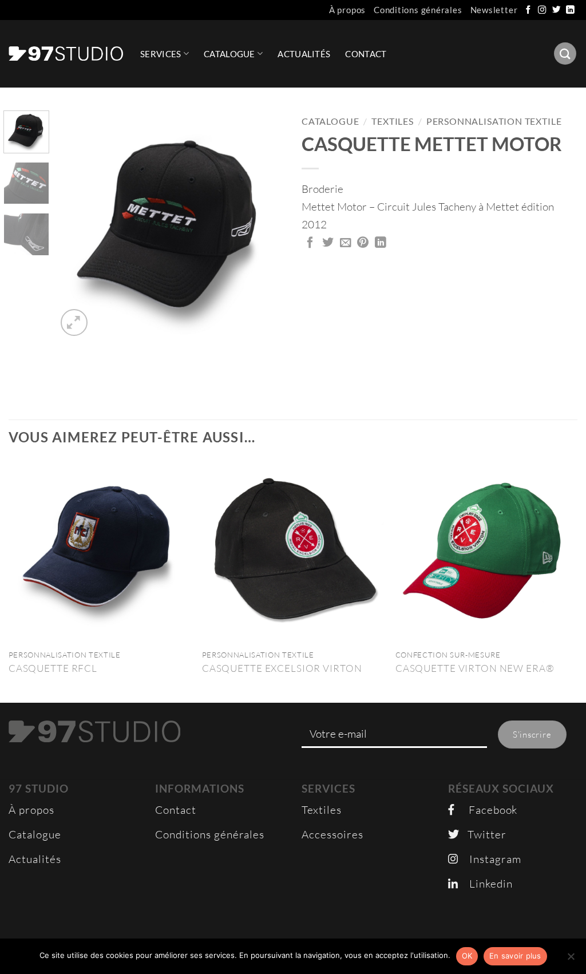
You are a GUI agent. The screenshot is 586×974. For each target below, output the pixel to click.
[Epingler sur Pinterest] (363, 243)
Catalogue (229, 54)
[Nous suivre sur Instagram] (542, 10)
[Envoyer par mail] (346, 243)
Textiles (392, 121)
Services (160, 54)
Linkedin (485, 883)
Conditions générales (418, 10)
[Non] (570, 960)
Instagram (489, 859)
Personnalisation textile (494, 121)
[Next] (265, 224)
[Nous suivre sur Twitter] (556, 10)
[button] (74, 322)
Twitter (482, 834)
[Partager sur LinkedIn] (381, 243)
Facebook (485, 810)
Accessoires (332, 834)
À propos (347, 10)
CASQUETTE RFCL (53, 668)
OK (467, 955)
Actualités (304, 54)
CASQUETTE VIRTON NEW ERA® (475, 668)
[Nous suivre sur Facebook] (528, 10)
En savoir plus (515, 955)
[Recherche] (565, 53)
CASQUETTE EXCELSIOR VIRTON (282, 668)
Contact (365, 54)
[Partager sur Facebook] (310, 243)
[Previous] (75, 224)
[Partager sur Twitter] (328, 243)
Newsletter (494, 10)
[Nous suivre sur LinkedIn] (570, 10)
